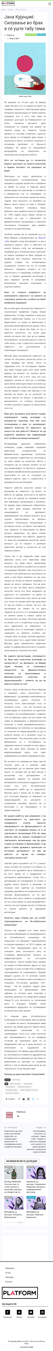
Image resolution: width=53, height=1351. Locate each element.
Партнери (9, 1277)
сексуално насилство (12, 1093)
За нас (8, 1273)
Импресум (9, 1268)
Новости (8, 1166)
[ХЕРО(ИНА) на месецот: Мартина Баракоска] (36, 1203)
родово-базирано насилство (29, 1090)
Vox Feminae (16, 1079)
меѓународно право (11, 1090)
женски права (28, 1083)
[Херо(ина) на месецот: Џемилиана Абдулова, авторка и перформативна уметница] (36, 1172)
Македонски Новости (24, 1087)
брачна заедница (15, 1083)
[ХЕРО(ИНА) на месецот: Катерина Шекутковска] (14, 1203)
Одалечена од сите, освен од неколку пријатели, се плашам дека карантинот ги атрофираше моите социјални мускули (13, 1139)
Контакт (8, 1282)
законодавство (10, 1087)
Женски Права (31, 34)
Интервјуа (41, 34)
